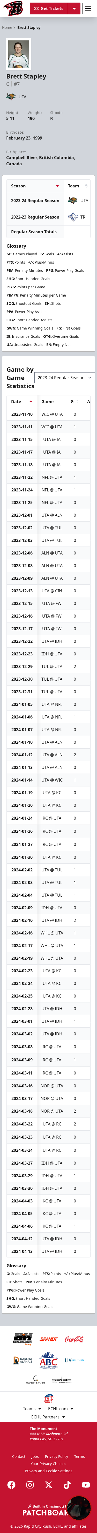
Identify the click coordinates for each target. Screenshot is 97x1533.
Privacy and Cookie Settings (48, 1470)
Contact (18, 1456)
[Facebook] (11, 1485)
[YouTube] (86, 1485)
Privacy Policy (56, 1456)
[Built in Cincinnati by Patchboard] (48, 1509)
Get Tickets (52, 8)
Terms (79, 1456)
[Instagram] (30, 1485)
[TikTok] (67, 1485)
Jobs (35, 1456)
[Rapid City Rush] (13, 8)
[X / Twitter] (48, 1485)
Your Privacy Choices (48, 1463)
